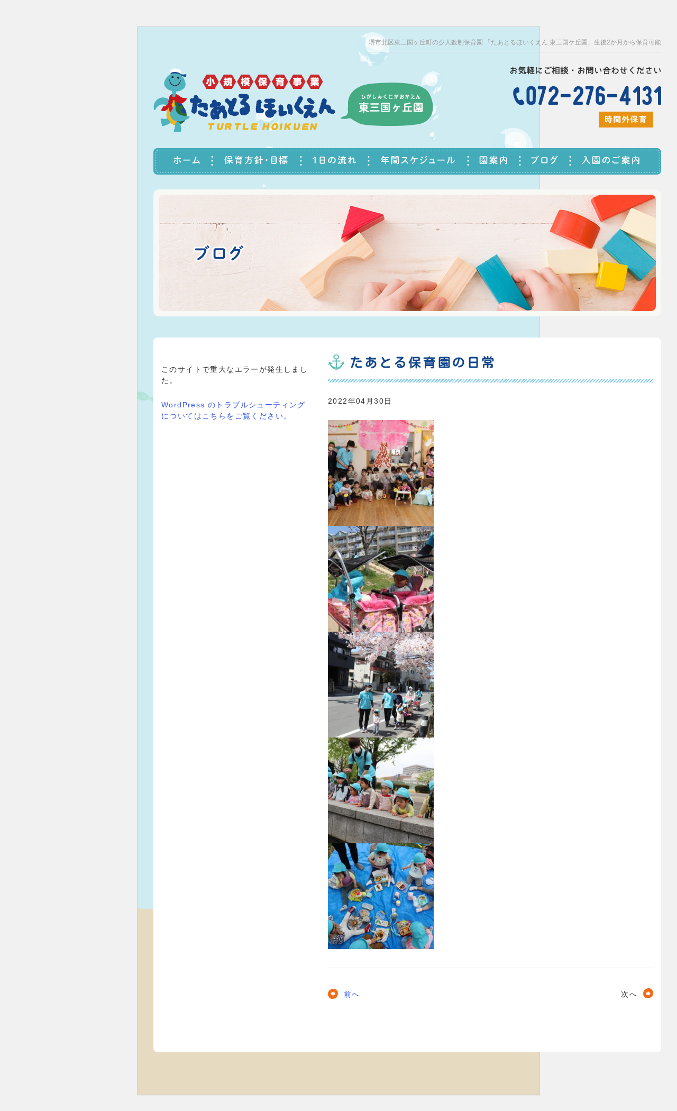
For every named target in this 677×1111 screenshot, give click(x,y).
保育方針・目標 (257, 161)
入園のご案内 (616, 161)
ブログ (546, 161)
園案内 (495, 161)
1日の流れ (336, 161)
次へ (629, 994)
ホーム (183, 161)
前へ (352, 994)
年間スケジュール (419, 161)
